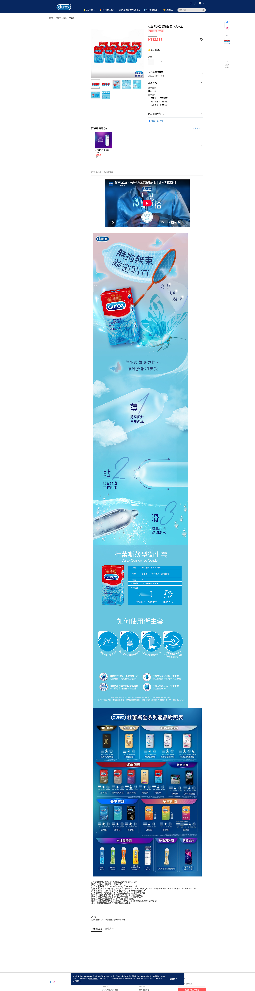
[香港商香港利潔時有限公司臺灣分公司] (64, 7)
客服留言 (142, 986)
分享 (153, 121)
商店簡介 (105, 986)
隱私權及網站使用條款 (110, 990)
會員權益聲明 (144, 990)
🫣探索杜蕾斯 (154, 50)
